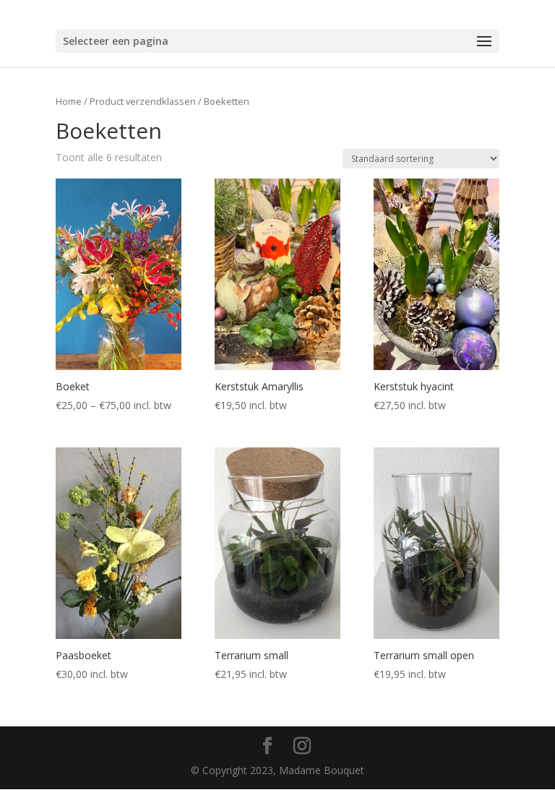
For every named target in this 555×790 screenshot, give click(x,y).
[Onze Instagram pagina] (302, 746)
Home (69, 101)
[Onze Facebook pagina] (267, 746)
